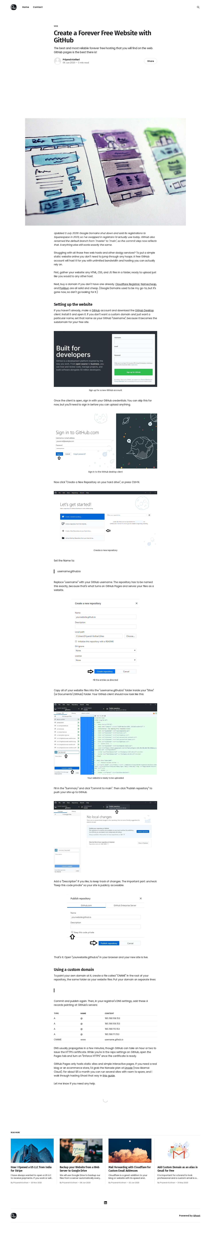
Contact (38, 7)
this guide (109, 1075)
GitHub (96, 310)
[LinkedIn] (105, 1202)
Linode (128, 1068)
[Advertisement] (105, 91)
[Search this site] (198, 7)
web (56, 26)
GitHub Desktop (144, 310)
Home (25, 7)
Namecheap (148, 284)
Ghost (196, 1215)
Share (150, 61)
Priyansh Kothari (71, 59)
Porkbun (64, 288)
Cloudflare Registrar (127, 284)
